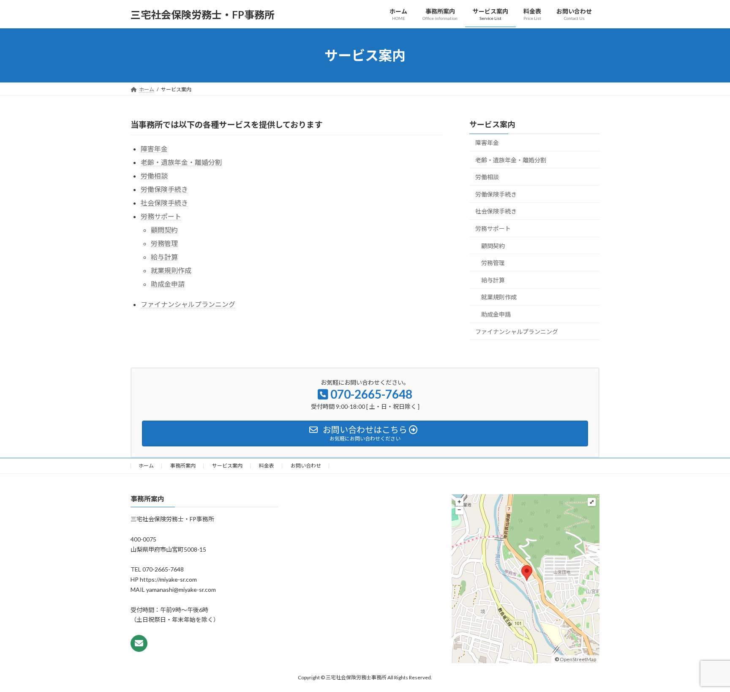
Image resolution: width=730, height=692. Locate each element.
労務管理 (164, 243)
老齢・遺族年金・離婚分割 (181, 162)
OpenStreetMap (578, 659)
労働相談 (154, 176)
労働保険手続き (164, 189)
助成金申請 (168, 284)
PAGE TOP (705, 663)
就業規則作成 (171, 270)
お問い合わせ (306, 465)
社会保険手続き (164, 203)
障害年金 (154, 149)
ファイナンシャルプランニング (188, 304)
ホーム (146, 465)
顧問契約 (164, 230)
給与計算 (164, 257)
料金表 (266, 465)
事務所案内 (183, 465)
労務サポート (161, 216)
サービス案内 (492, 124)
